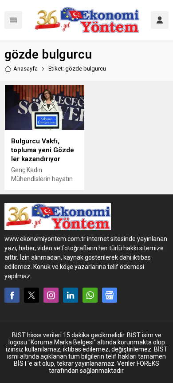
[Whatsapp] (90, 295)
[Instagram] (51, 295)
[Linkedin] (70, 295)
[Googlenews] (109, 295)
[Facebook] (12, 295)
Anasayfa (25, 68)
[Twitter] (31, 295)
